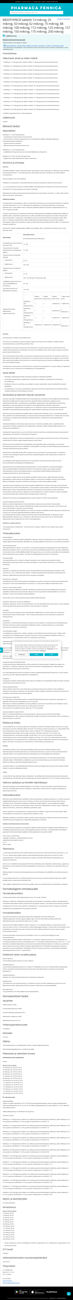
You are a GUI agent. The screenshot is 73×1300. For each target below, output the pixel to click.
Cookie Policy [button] (50, 648)
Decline (36, 654)
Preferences (21, 654)
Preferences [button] (43, 650)
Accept (51, 654)
